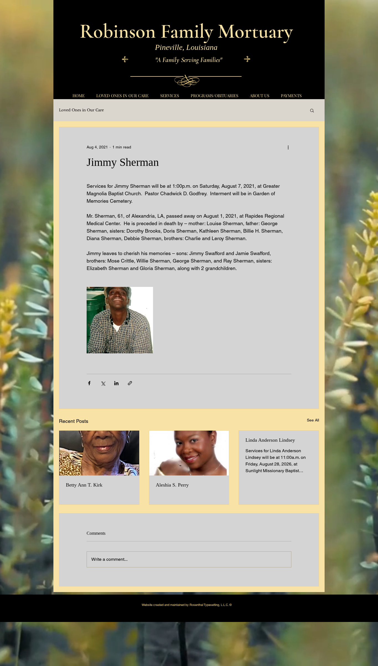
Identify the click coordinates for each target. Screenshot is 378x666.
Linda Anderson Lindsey (270, 440)
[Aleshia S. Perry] (189, 453)
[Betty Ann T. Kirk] (99, 453)
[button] (312, 110)
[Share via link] (130, 383)
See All (313, 420)
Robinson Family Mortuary (186, 31)
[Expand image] (120, 320)
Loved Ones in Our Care (81, 110)
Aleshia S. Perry (172, 485)
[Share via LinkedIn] (116, 383)
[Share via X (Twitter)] (102, 383)
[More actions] (288, 147)
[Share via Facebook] (89, 383)
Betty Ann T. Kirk (84, 485)
